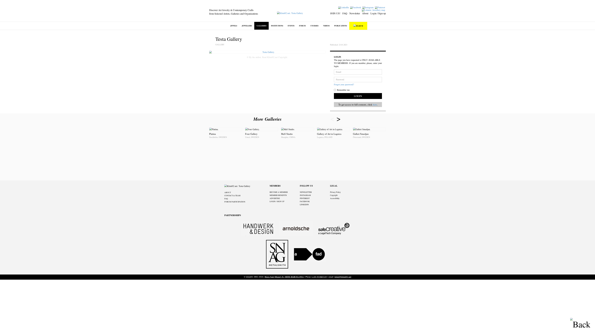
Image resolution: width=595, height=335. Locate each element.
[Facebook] (356, 7)
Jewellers (247, 25)
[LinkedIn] (344, 7)
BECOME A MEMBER (279, 192)
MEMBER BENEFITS (278, 195)
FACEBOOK (305, 201)
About (365, 13)
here (375, 104)
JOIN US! (335, 13)
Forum (302, 25)
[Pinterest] (380, 7)
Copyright (333, 195)
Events (291, 25)
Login (358, 96)
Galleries (261, 25)
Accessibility (334, 198)
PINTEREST (305, 198)
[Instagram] (368, 7)
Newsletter (354, 13)
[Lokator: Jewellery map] (374, 9)
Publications (340, 25)
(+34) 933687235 (319, 276)
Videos (326, 25)
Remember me (343, 89)
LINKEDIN (304, 204)
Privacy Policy (335, 192)
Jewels (233, 25)
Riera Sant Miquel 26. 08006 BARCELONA (284, 276)
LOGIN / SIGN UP (277, 201)
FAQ (344, 13)
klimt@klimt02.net (343, 276)
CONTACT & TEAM (232, 195)
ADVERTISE (275, 198)
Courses (314, 25)
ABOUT (227, 192)
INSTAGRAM (305, 195)
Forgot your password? (344, 84)
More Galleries (268, 119)
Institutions (277, 25)
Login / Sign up (378, 13)
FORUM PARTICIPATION (234, 201)
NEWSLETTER (306, 192)
